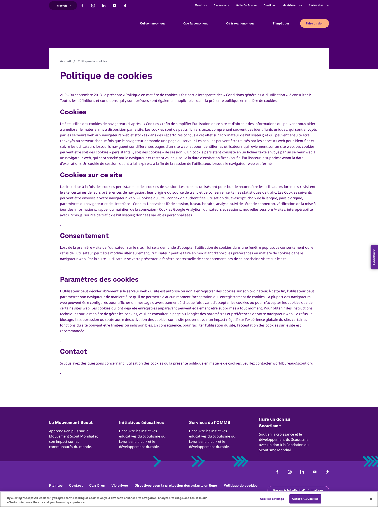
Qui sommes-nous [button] (152, 23)
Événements (221, 5)
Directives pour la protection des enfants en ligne (176, 485)
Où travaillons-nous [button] (240, 23)
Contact (76, 485)
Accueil (65, 61)
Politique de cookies (240, 485)
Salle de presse (246, 5)
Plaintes (56, 485)
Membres (201, 5)
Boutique (269, 5)
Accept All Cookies (305, 498)
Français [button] (62, 5)
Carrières (97, 485)
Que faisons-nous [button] (195, 23)
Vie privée (119, 485)
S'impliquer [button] (280, 23)
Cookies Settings (272, 498)
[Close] (371, 499)
